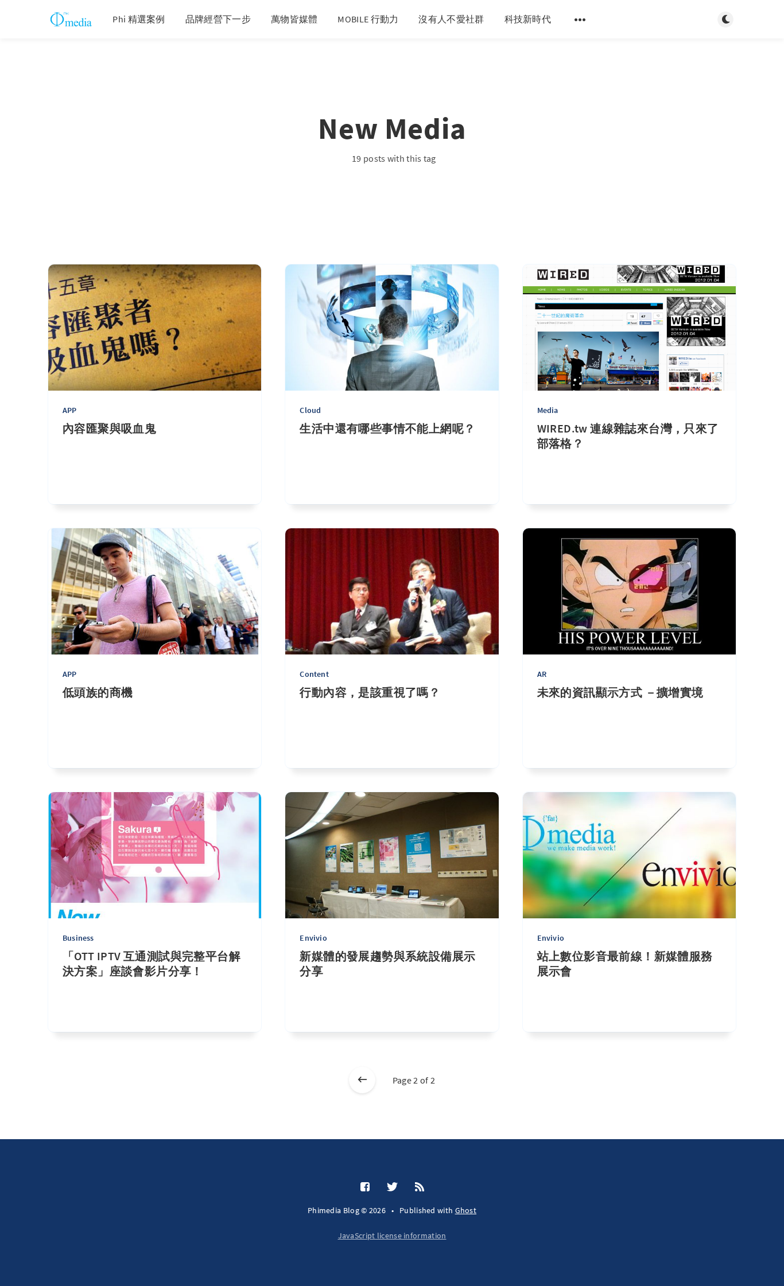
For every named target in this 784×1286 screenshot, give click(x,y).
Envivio (313, 938)
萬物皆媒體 (294, 19)
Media (547, 410)
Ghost (466, 1210)
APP (70, 410)
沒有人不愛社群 (451, 19)
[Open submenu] (580, 19)
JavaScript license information (392, 1235)
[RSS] (419, 1187)
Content (314, 674)
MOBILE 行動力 (367, 19)
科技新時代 (528, 19)
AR (541, 674)
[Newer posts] (362, 1080)
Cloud (310, 410)
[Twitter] (392, 1187)
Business (78, 938)
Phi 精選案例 (138, 19)
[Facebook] (365, 1187)
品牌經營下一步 (218, 19)
